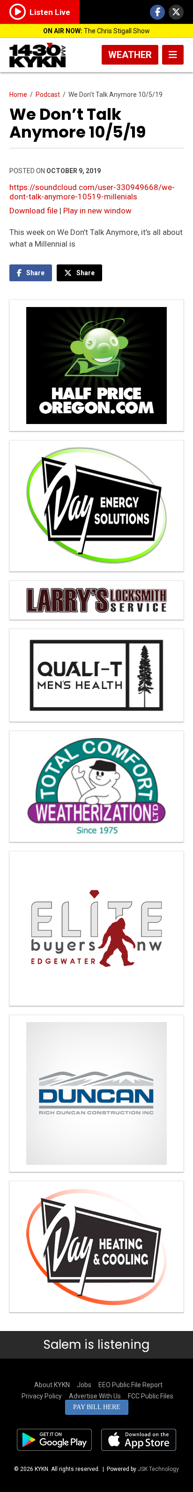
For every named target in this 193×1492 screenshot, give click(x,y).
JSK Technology (158, 1469)
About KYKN (52, 1385)
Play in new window (97, 210)
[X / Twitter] (176, 12)
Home (18, 94)
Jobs (84, 1385)
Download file (33, 210)
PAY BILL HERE (96, 1407)
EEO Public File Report (130, 1385)
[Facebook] (157, 12)
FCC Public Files (150, 1396)
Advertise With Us (95, 1396)
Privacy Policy (42, 1396)
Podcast (48, 94)
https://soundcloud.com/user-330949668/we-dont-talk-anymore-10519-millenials (92, 192)
